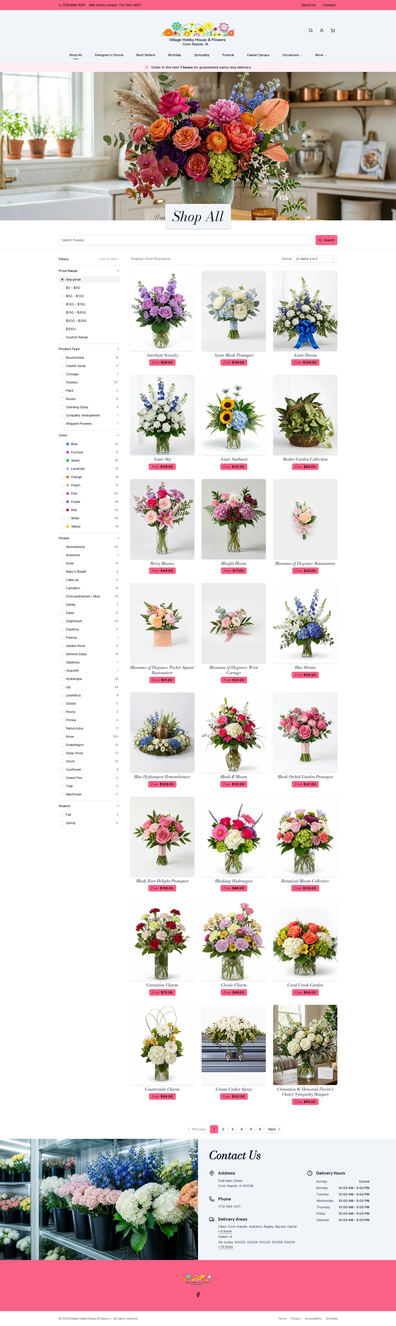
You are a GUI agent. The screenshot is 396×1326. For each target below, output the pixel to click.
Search (329, 240)
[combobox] (315, 258)
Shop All (75, 55)
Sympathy (202, 55)
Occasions (290, 55)
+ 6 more (225, 1231)
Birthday (174, 55)
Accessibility (313, 1319)
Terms (282, 1319)
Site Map (331, 1319)
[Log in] (321, 30)
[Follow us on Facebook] (198, 1294)
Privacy (295, 1319)
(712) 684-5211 (73, 5)
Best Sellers (145, 55)
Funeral (228, 55)
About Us (308, 5)
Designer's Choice (109, 55)
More (319, 55)
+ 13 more (225, 1247)
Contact (329, 5)
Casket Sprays (258, 55)
